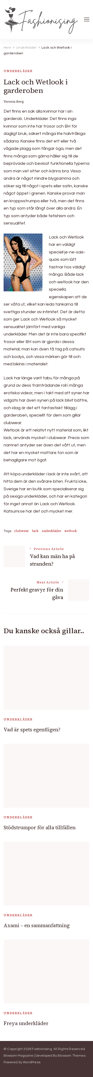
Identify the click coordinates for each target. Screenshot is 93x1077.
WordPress (31, 1062)
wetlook (70, 531)
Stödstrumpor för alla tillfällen (40, 827)
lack (35, 531)
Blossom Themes (71, 1055)
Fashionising (42, 1049)
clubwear (21, 531)
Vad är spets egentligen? (32, 729)
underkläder (51, 531)
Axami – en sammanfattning (37, 925)
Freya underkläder (26, 1023)
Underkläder (18, 71)
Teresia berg (14, 101)
